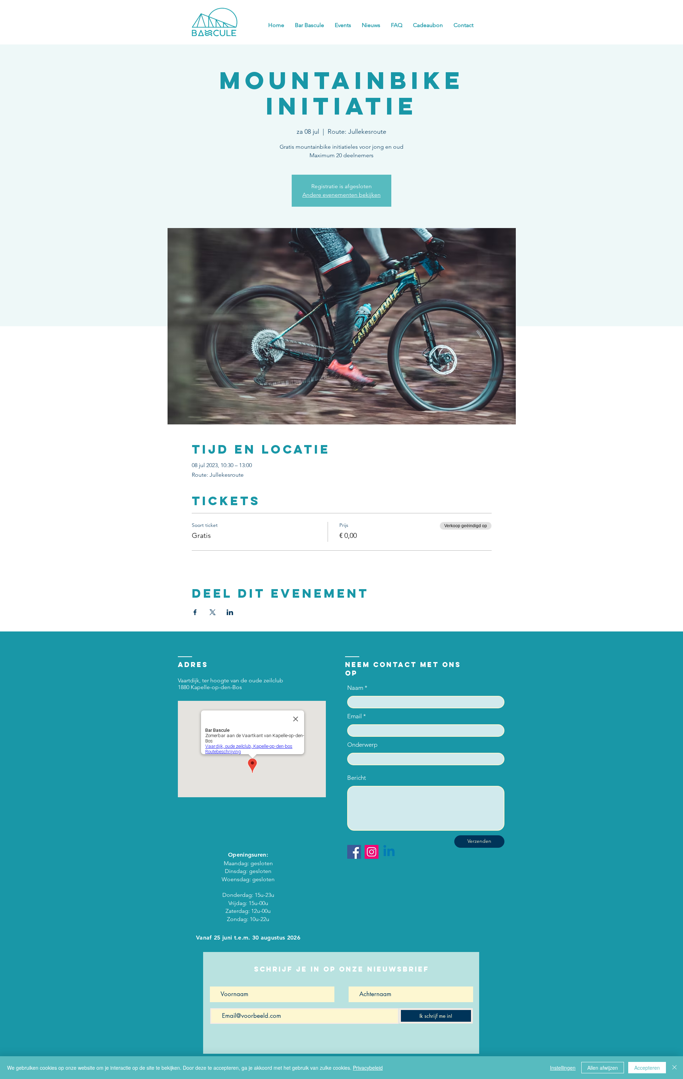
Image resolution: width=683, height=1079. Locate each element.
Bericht (356, 778)
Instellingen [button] (563, 1067)
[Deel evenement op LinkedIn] (230, 612)
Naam (355, 688)
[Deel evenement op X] (212, 612)
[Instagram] (371, 852)
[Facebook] (354, 852)
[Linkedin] (389, 852)
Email (354, 716)
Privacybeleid (368, 1067)
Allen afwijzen (602, 1067)
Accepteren (647, 1067)
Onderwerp (362, 745)
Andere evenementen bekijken (341, 194)
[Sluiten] (674, 1067)
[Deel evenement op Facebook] (195, 612)
